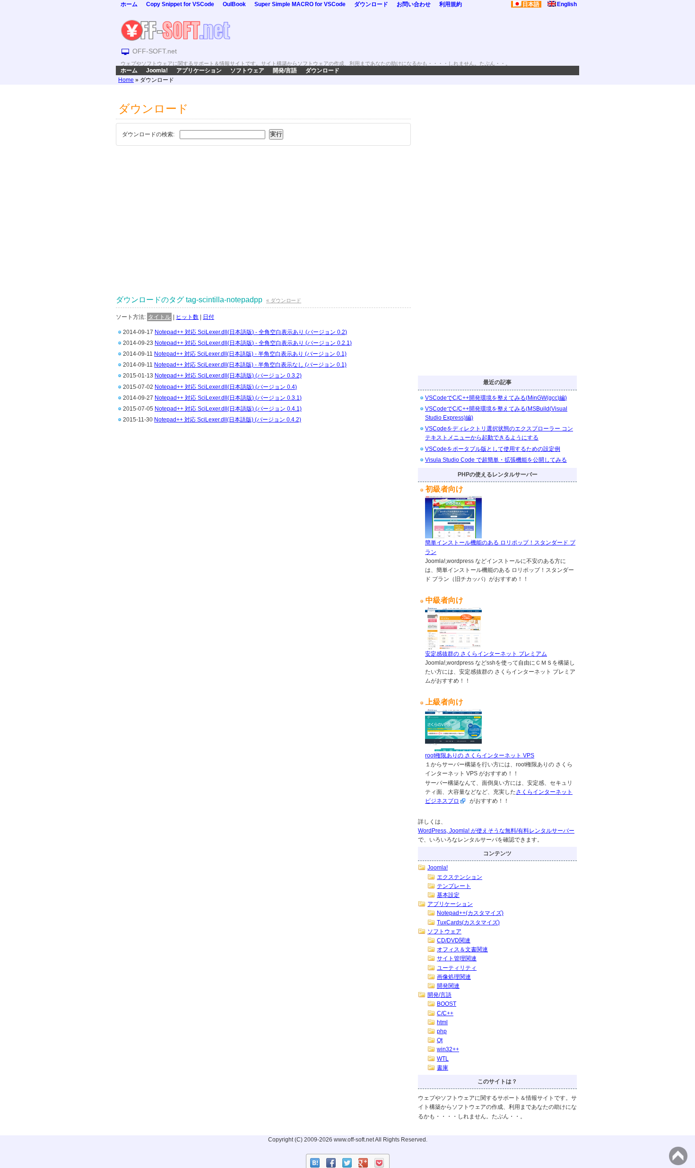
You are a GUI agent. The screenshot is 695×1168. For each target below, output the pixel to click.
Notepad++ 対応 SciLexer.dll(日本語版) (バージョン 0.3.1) (228, 398)
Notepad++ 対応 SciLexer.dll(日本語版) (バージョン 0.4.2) (227, 419)
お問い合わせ (414, 4)
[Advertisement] (263, 219)
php (442, 1031)
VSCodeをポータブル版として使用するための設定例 (492, 449)
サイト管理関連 (457, 958)
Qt (440, 1040)
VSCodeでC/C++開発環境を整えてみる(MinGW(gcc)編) (496, 398)
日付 (208, 317)
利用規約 (450, 4)
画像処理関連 (454, 977)
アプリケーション (199, 70)
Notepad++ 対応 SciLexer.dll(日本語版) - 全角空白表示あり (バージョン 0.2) (251, 332)
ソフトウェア (247, 70)
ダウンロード (371, 4)
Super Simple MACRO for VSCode (300, 4)
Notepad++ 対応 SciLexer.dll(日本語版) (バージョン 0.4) (226, 387)
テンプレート (454, 886)
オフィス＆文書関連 (462, 949)
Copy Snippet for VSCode (180, 4)
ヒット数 (187, 317)
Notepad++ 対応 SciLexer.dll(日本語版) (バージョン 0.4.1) (228, 408)
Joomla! (157, 70)
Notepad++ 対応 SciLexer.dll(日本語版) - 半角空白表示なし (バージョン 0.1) (250, 364)
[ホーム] (176, 29)
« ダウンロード (283, 300)
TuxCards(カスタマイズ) (468, 922)
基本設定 (448, 895)
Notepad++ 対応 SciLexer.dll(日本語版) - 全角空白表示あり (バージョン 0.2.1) (253, 343)
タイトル (159, 317)
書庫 (442, 1067)
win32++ (448, 1049)
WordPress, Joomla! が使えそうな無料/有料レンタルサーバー (496, 830)
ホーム (129, 4)
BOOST (446, 1004)
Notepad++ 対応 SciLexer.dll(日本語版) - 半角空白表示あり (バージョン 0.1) (250, 354)
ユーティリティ (457, 968)
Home (126, 80)
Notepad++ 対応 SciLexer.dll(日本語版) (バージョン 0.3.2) (228, 375)
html (442, 1022)
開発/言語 (285, 70)
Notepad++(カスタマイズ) (470, 913)
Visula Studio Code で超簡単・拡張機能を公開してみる (496, 460)
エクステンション (459, 877)
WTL (443, 1058)
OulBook (234, 4)
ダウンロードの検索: (148, 134)
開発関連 (448, 986)
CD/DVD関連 (453, 940)
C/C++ (445, 1013)
